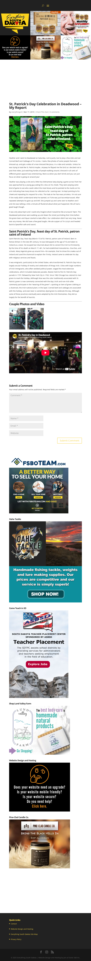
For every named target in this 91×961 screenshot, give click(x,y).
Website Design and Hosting (22, 929)
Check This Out (42, 112)
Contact (14, 924)
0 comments (54, 112)
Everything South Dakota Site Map (24, 934)
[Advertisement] (45, 77)
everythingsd (16, 112)
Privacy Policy (16, 939)
